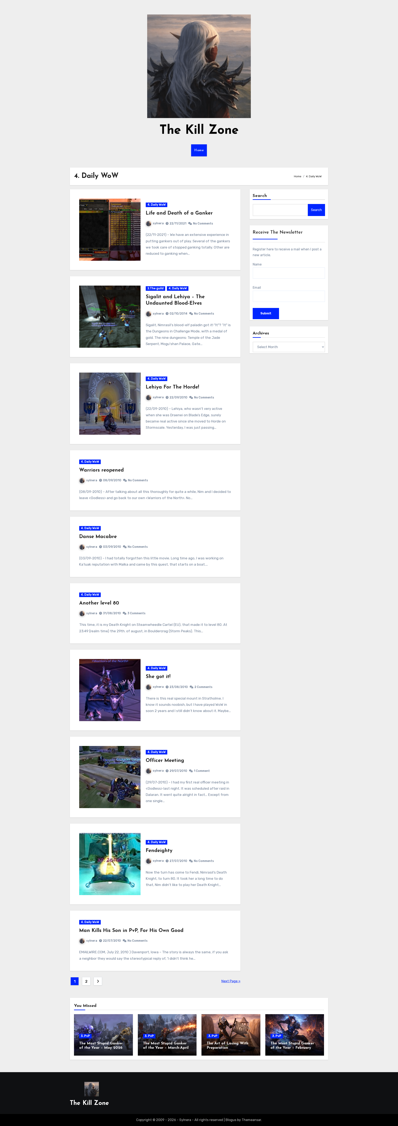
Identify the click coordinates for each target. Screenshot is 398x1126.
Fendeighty (159, 850)
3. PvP (85, 1036)
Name (257, 264)
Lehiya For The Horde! (172, 387)
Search (260, 196)
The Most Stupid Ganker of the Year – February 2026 (292, 1048)
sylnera (158, 223)
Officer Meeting (165, 760)
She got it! (158, 676)
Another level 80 (99, 603)
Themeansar (251, 1120)
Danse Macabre (98, 536)
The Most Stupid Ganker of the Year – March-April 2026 (166, 1048)
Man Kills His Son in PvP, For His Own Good (131, 930)
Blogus (231, 1120)
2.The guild (155, 288)
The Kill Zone (199, 130)
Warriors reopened (101, 470)
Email (257, 288)
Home (199, 150)
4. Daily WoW (156, 204)
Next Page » (230, 981)
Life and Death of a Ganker (179, 213)
